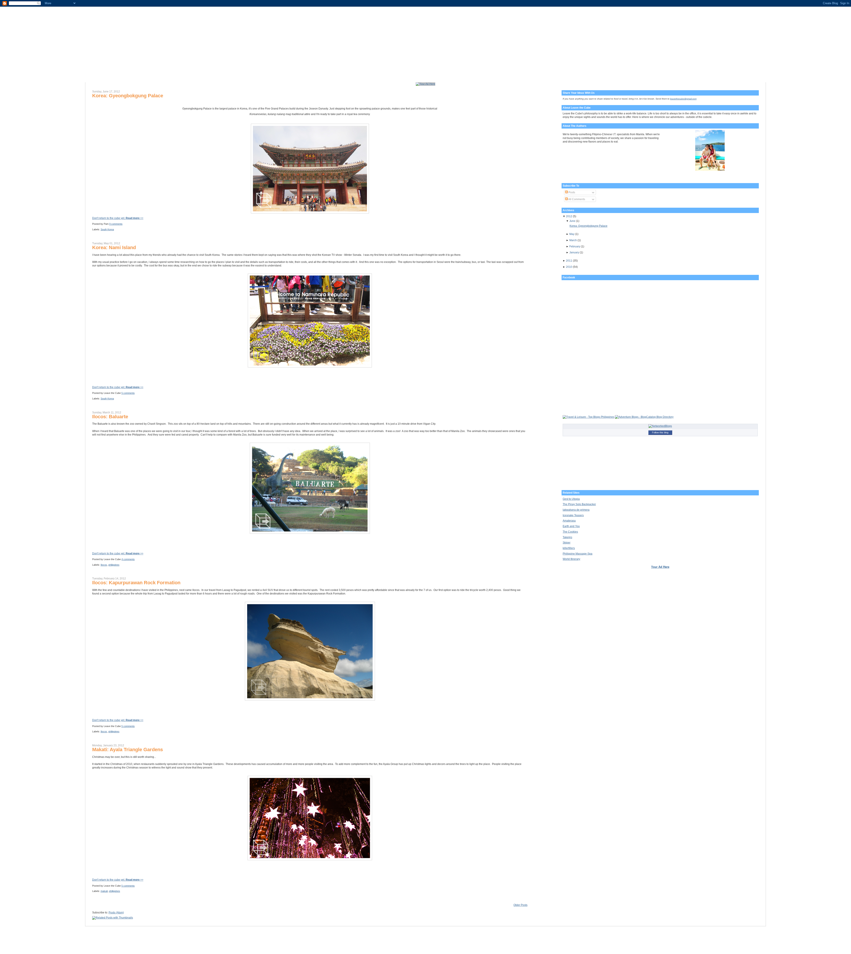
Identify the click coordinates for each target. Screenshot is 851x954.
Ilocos (104, 564)
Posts (571, 192)
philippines (113, 564)
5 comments (128, 393)
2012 (569, 216)
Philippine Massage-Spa (577, 553)
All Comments (576, 199)
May (571, 234)
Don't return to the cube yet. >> (117, 218)
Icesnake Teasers (573, 515)
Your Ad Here (660, 567)
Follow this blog (660, 432)
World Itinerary (571, 559)
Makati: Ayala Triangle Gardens (127, 749)
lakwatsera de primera (576, 509)
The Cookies (570, 531)
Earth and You (571, 526)
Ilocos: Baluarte (110, 416)
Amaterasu (569, 520)
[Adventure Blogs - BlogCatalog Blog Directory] (644, 416)
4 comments (128, 559)
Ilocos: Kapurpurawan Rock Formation (136, 582)
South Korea (107, 229)
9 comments (116, 224)
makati (104, 891)
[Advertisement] (144, 379)
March (573, 240)
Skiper (566, 542)
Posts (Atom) (116, 912)
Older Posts (520, 905)
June (572, 221)
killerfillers (569, 548)
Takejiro (567, 537)
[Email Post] (123, 224)
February (574, 246)
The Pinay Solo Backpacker (579, 504)
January (574, 252)
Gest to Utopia (571, 498)
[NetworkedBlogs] (660, 426)
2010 (569, 266)
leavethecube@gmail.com (683, 99)
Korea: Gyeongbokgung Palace (127, 95)
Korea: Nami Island (114, 247)
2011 (569, 260)
